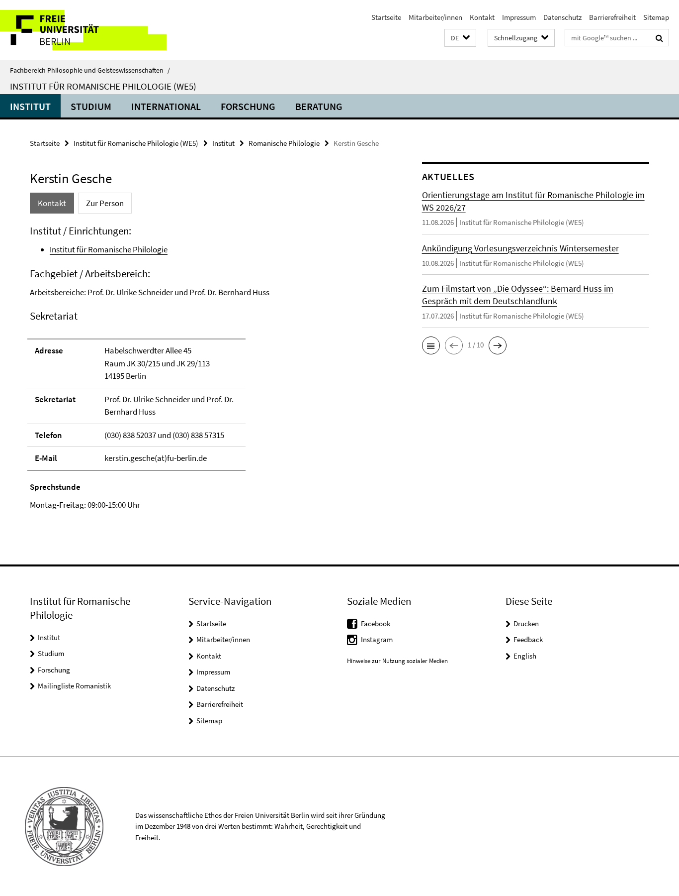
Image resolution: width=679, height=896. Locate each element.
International (166, 106)
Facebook (375, 623)
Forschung (248, 106)
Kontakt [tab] (52, 203)
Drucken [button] (526, 623)
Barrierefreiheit (612, 17)
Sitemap (656, 17)
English (524, 656)
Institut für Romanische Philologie (109, 249)
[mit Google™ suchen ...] (659, 38)
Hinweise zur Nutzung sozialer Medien (397, 661)
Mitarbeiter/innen (435, 17)
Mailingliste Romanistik (74, 685)
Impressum (519, 17)
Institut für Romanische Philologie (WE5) (103, 86)
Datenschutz (562, 17)
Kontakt (482, 17)
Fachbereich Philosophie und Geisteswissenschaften (90, 70)
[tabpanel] (207, 368)
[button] (460, 38)
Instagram (377, 639)
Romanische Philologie (284, 143)
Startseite (386, 17)
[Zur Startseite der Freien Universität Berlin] (83, 30)
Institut (30, 106)
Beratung (318, 106)
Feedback (528, 639)
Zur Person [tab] (105, 203)
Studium (91, 106)
